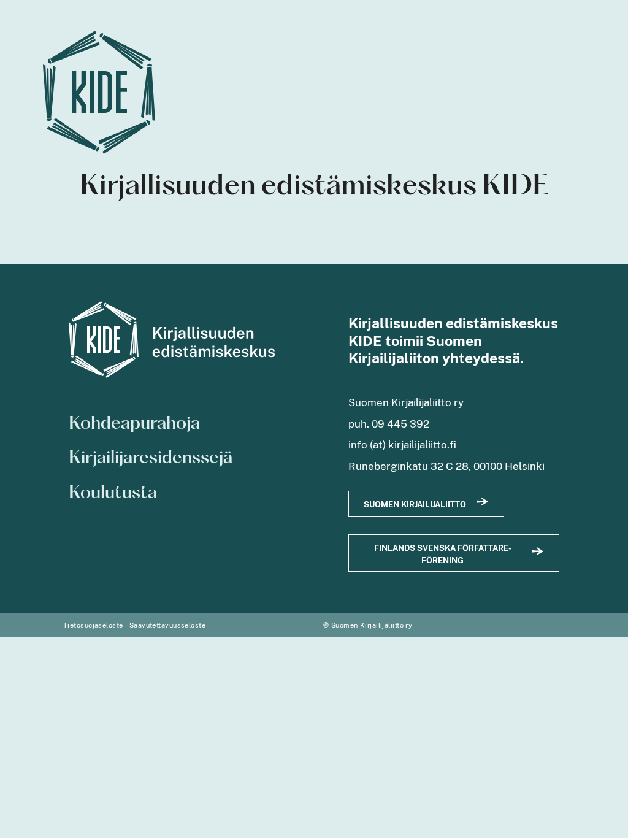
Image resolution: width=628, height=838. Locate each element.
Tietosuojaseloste (93, 625)
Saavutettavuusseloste (167, 625)
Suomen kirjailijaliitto (415, 504)
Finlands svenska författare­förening (442, 554)
